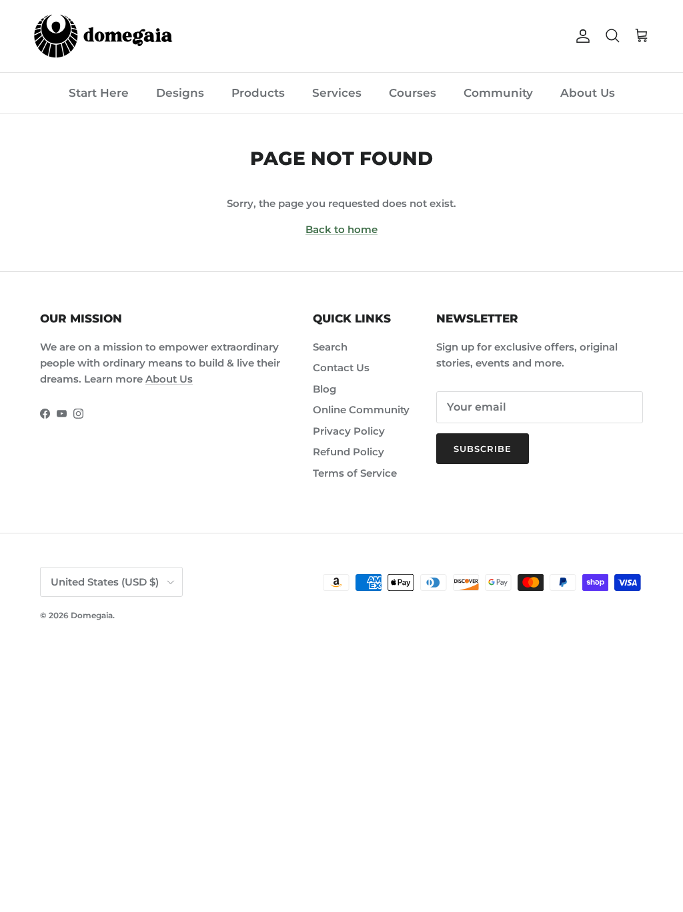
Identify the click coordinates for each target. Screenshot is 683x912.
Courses (412, 92)
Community (498, 92)
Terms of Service (355, 473)
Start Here (99, 92)
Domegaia (92, 615)
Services (337, 92)
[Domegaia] (103, 36)
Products (258, 92)
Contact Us (341, 367)
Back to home (341, 229)
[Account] (580, 36)
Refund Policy (348, 451)
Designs (180, 92)
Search (330, 346)
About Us (587, 92)
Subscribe (483, 448)
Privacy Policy (349, 431)
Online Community (361, 409)
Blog (324, 389)
